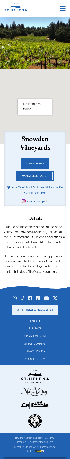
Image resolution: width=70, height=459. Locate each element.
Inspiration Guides (35, 335)
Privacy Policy (35, 351)
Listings (35, 328)
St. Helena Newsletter (37, 309)
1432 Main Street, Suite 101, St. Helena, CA (37, 187)
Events (35, 320)
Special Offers (35, 343)
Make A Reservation (35, 176)
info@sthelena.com (43, 442)
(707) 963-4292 (37, 192)
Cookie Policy (35, 359)
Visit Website (35, 163)
